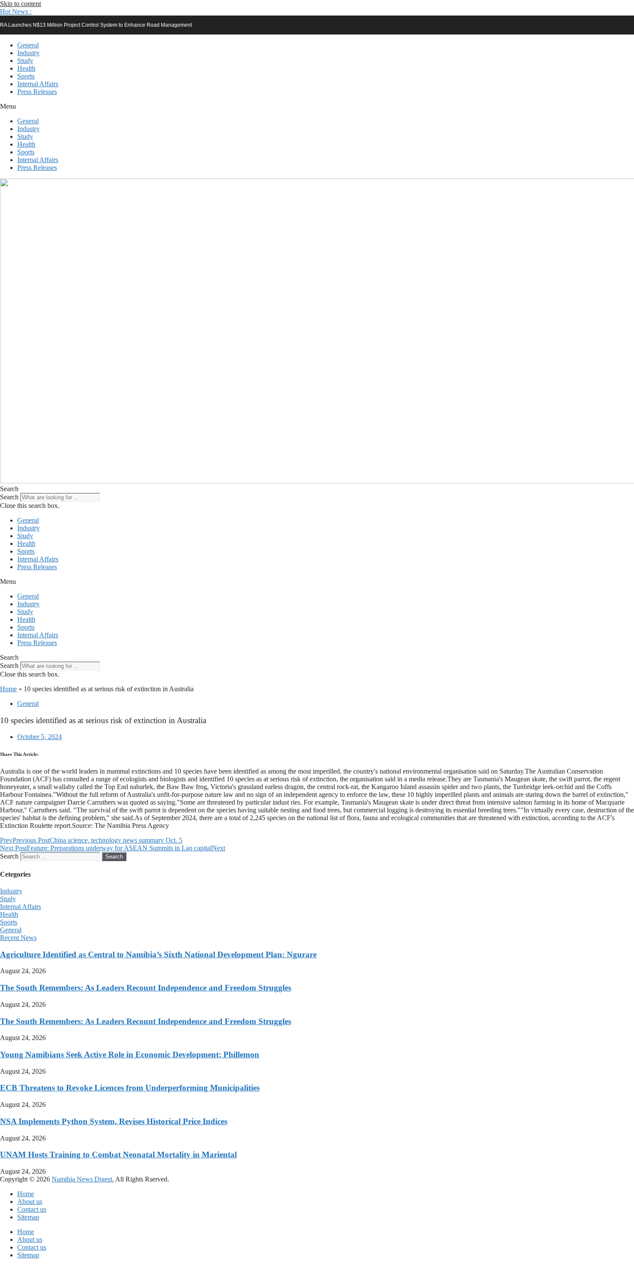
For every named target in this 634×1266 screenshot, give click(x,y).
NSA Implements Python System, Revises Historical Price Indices (113, 1121)
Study (25, 60)
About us (29, 1201)
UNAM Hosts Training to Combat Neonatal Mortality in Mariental (118, 1154)
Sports (26, 76)
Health (26, 68)
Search (9, 497)
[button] (15, 11)
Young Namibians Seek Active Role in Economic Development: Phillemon (129, 1054)
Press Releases (37, 91)
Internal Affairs (37, 84)
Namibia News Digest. (83, 1179)
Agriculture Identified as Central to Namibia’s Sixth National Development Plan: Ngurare (158, 954)
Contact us (31, 1209)
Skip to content (20, 3)
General (28, 45)
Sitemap (28, 1217)
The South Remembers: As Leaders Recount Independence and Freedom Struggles (145, 987)
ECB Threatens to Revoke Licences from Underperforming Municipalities (130, 1087)
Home (8, 689)
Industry (28, 52)
